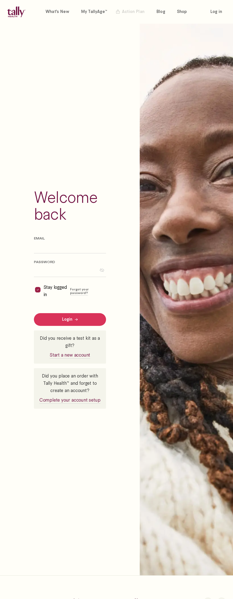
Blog (160, 12)
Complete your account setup (70, 400)
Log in (216, 12)
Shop (182, 12)
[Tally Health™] (16, 11)
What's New (57, 12)
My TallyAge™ (94, 12)
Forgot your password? (79, 291)
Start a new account (70, 355)
